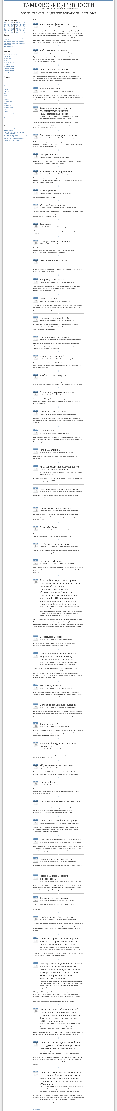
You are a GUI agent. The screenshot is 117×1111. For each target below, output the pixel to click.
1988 (12, 32)
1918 (5, 27)
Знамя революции (9, 62)
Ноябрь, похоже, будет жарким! (57, 917)
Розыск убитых (48, 190)
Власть (6, 84)
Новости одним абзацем (53, 411)
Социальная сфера (9, 113)
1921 (16, 27)
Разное (6, 103)
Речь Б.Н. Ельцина (50, 449)
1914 (12, 25)
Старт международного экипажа (57, 392)
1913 (8, 25)
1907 (8, 24)
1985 (24, 31)
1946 (20, 31)
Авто (5, 80)
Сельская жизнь (8, 107)
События (6, 111)
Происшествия (8, 101)
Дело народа (7, 58)
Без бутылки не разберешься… (56, 544)
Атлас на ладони (48, 298)
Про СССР (38, 13)
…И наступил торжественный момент (60, 839)
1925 (5, 28)
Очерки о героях (8, 46)
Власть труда (7, 56)
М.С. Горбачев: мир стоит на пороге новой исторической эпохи (59, 468)
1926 (8, 28)
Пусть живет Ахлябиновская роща (58, 820)
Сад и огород (7, 105)
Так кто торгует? (49, 723)
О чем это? (88, 13)
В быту (6, 82)
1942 (5, 31)
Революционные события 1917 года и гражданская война (14, 132)
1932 (8, 29)
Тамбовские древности (58, 5)
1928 (16, 28)
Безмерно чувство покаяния (55, 241)
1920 (12, 27)
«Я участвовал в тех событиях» (56, 765)
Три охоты (7, 117)
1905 (24, 22)
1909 (16, 24)
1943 (8, 31)
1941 (24, 29)
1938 (16, 29)
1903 (16, 22)
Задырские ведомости (63, 13)
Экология (6, 119)
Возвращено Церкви (51, 636)
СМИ (5, 109)
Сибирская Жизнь (9, 68)
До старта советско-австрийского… (59, 488)
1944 (12, 31)
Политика (6, 99)
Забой (5, 60)
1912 (5, 25)
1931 (5, 29)
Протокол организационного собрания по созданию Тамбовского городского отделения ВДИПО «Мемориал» (60, 1045)
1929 (20, 28)
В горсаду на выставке (52, 279)
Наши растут (47, 430)
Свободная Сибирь (9, 66)
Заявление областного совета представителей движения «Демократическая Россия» (55, 110)
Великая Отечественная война (13, 140)
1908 (12, 24)
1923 (20, 27)
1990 (20, 32)
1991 (24, 32)
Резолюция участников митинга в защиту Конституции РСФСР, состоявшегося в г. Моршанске (58, 656)
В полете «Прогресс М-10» (54, 317)
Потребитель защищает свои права (58, 135)
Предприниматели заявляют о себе (58, 337)
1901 (8, 22)
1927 (12, 28)
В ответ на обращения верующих (58, 704)
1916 (20, 25)
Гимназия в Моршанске (52, 560)
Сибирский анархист (10, 70)
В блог (25, 13)
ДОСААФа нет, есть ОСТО (54, 69)
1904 (20, 22)
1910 (20, 24)
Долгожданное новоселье (53, 260)
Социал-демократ (9, 72)
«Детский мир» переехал (53, 205)
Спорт (5, 115)
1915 (16, 25)
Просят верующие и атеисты (55, 508)
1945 (16, 31)
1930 (24, 28)
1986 (5, 32)
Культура (6, 93)
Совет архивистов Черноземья (56, 858)
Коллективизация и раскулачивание (14, 138)
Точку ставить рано (50, 88)
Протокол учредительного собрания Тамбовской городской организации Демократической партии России (59, 941)
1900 (5, 22)
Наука (5, 97)
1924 (24, 27)
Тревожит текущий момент (54, 897)
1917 (24, 25)
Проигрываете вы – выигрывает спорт (60, 801)
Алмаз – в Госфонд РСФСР (54, 24)
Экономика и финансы (10, 120)
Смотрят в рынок (49, 154)
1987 (8, 32)
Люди (5, 95)
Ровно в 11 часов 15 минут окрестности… (54, 877)
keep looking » (37, 1109)
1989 (16, 32)
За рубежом (7, 87)
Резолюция (45, 224)
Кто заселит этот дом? (52, 356)
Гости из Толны (48, 782)
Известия (6, 64)
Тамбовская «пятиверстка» (54, 375)
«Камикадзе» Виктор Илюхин (56, 171)
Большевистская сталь (10, 54)
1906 (5, 24)
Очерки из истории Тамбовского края (14, 41)
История (6, 91)
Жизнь (5, 86)
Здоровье (6, 89)
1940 (20, 29)
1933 (12, 29)
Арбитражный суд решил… (54, 50)
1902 (12, 22)
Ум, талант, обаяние (50, 685)
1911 (24, 24)
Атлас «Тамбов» (48, 527)
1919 (8, 27)
